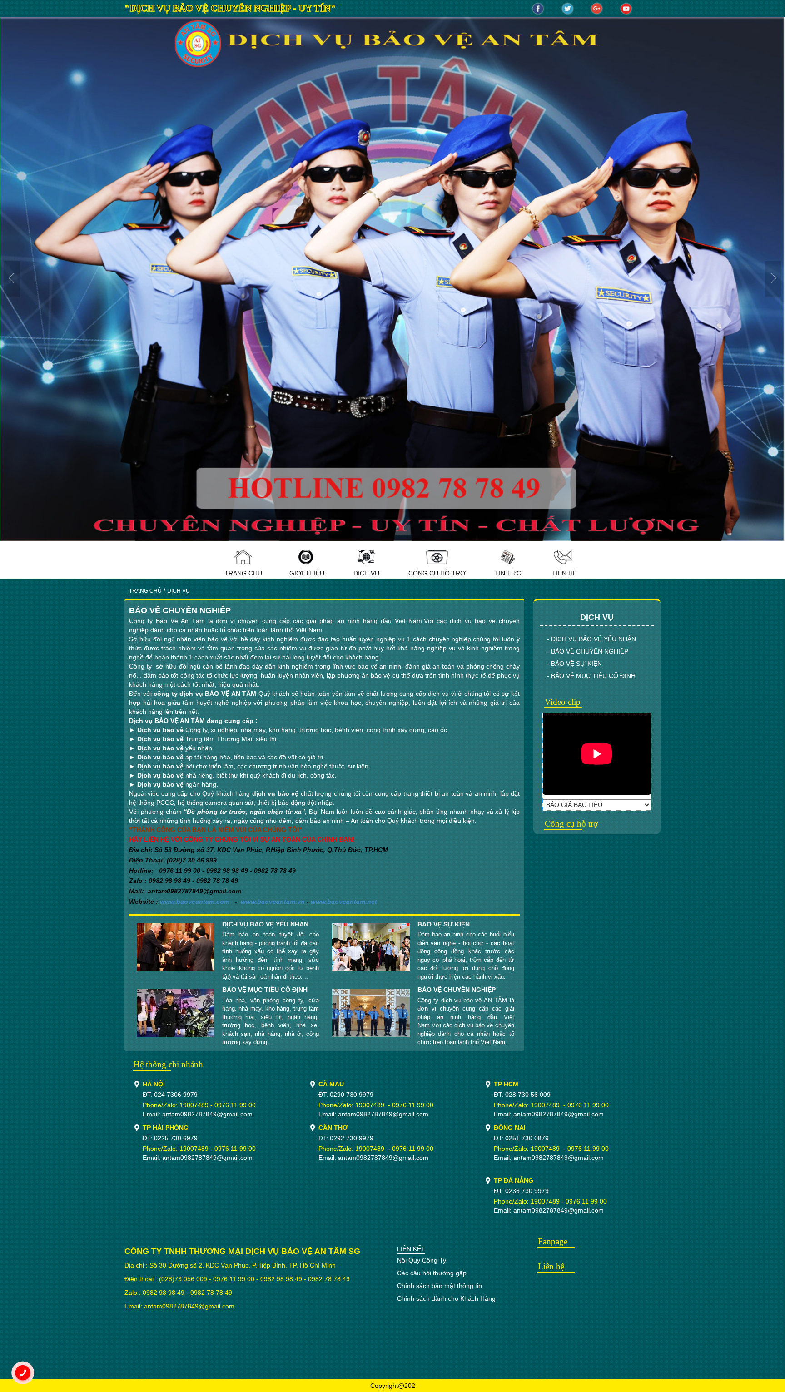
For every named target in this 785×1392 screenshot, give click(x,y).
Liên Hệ (564, 573)
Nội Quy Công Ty (421, 1260)
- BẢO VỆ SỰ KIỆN (574, 663)
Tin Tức (508, 573)
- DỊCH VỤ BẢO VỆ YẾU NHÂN (591, 639)
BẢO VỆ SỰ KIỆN (443, 924)
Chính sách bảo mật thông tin (439, 1285)
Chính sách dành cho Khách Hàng (446, 1298)
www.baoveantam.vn (273, 901)
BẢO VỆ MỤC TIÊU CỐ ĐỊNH (265, 989)
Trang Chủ (243, 573)
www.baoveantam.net (344, 901)
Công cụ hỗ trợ (437, 573)
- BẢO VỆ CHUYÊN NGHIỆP (587, 651)
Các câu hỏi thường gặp (432, 1273)
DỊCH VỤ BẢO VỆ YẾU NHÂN (265, 924)
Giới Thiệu (306, 573)
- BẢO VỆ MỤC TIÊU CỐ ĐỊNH (591, 675)
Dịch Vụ (366, 573)
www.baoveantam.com (194, 901)
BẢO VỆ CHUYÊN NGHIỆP (456, 989)
